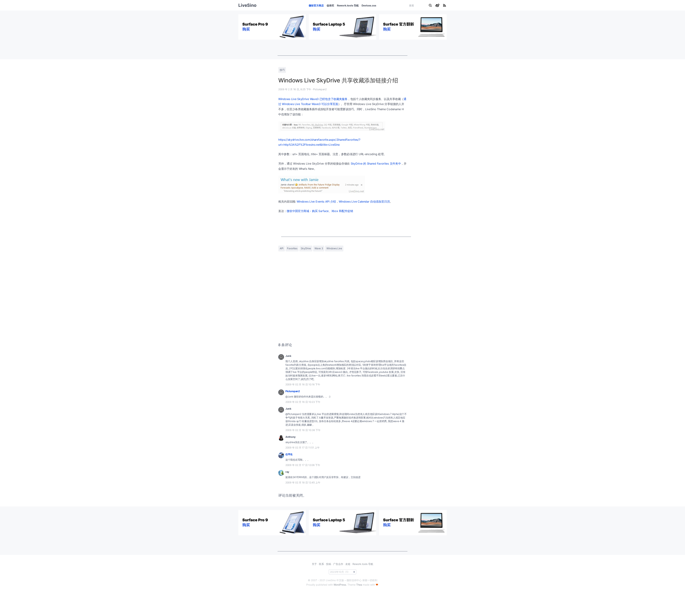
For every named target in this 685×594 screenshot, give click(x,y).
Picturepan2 (292, 391)
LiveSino (247, 5)
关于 (314, 563)
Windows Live (334, 248)
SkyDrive (306, 248)
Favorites (292, 248)
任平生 (289, 454)
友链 (347, 563)
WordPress (340, 584)
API (281, 248)
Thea (359, 584)
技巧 (282, 69)
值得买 (330, 5)
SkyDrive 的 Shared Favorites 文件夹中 (376, 163)
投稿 (328, 563)
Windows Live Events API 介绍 (316, 201)
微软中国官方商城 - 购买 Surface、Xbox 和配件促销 (320, 211)
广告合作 (338, 563)
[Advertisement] (342, 48)
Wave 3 (318, 248)
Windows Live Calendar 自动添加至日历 (364, 201)
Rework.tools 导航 (348, 5)
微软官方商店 (316, 5)
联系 (321, 563)
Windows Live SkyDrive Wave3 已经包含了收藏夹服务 (312, 99)
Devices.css (369, 5)
